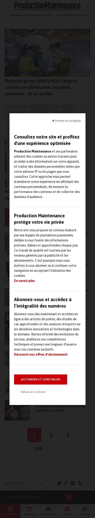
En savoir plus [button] (24, 281)
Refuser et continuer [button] (33, 391)
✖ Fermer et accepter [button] (66, 120)
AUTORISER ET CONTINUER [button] (40, 379)
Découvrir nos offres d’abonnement (41, 354)
